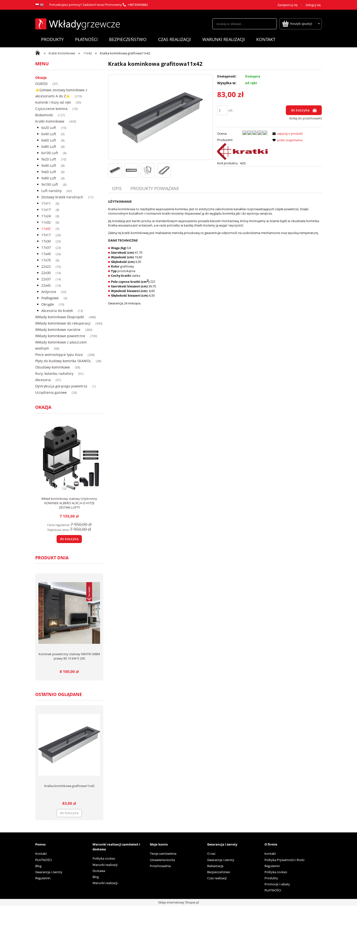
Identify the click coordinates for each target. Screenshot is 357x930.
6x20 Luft (48, 127)
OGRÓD (41, 83)
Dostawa (99, 871)
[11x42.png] (147, 170)
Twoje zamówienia (163, 853)
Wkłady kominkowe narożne (57, 329)
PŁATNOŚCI (43, 860)
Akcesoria (43, 379)
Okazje (41, 77)
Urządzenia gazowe (51, 392)
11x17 (46, 209)
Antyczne (48, 291)
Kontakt (41, 853)
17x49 (46, 253)
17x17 (46, 235)
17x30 (46, 241)
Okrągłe (47, 304)
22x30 (46, 272)
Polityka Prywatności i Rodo (284, 860)
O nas (211, 853)
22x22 (46, 266)
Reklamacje (215, 866)
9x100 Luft (49, 184)
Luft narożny (51, 190)
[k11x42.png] (164, 170)
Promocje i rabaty (277, 884)
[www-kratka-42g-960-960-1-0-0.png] (115, 170)
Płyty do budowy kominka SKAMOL (63, 361)
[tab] (117, 188)
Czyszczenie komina (51, 108)
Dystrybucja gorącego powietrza (61, 386)
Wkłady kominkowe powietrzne (60, 336)
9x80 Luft (48, 178)
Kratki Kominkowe (49, 121)
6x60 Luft (48, 140)
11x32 (46, 222)
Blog (38, 866)
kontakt (270, 853)
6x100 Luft (49, 153)
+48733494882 (138, 4)
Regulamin (43, 878)
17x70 (46, 260)
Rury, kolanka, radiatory (54, 373)
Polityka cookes (104, 858)
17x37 (46, 247)
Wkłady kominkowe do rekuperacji (63, 323)
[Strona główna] (77, 23)
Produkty (271, 878)
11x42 (46, 228)
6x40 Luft (48, 134)
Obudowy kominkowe (52, 367)
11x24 (46, 216)
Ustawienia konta (162, 860)
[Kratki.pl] (242, 151)
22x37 (46, 279)
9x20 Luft (48, 159)
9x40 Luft (48, 165)
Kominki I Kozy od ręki (53, 102)
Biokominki (44, 115)
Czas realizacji (217, 878)
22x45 (46, 285)
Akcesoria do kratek (57, 310)
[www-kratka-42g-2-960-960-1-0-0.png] (131, 170)
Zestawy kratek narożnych (62, 197)
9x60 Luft (48, 171)
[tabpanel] (215, 252)
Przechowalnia (160, 866)
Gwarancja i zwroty (48, 872)
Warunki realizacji (105, 865)
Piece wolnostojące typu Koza (59, 354)
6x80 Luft (48, 146)
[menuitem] (52, 39)
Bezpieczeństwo (218, 872)
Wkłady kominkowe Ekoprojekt (59, 317)
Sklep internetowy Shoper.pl (178, 902)
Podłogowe (50, 298)
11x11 (46, 203)
